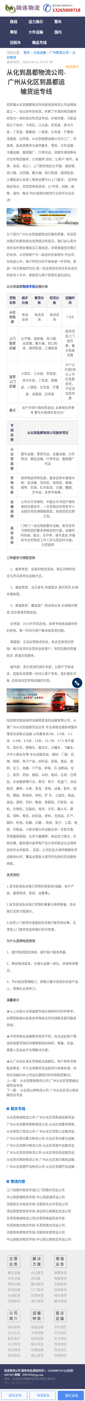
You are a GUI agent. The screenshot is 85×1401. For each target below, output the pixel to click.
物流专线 (28, 286)
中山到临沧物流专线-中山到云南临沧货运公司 (39, 1239)
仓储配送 (14, 1295)
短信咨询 (15, 1395)
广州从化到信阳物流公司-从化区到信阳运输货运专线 (44, 1152)
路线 (13, 22)
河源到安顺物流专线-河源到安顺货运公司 (36, 1232)
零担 (13, 32)
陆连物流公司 (12, 1370)
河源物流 (14, 1301)
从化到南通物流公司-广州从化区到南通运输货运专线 (44, 1117)
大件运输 (36, 32)
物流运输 (14, 1290)
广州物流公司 (59, 52)
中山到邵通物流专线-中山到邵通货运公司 (36, 1197)
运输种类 (37, 1316)
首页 (26, 52)
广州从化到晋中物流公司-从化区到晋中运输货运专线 (44, 1145)
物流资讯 (72, 67)
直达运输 (60, 1316)
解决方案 (37, 1261)
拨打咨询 (71, 1395)
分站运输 (39, 52)
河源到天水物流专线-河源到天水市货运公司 (37, 1204)
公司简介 (13, 1316)
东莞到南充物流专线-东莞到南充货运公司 (36, 1225)
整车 (58, 22)
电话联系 (43, 1395)
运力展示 (36, 22)
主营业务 (13, 1261)
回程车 (15, 43)
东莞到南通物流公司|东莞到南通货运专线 (36, 1218)
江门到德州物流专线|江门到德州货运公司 (36, 1190)
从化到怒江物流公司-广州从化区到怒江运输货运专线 (44, 1131)
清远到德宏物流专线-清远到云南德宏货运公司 (39, 1211)
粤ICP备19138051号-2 (18, 1383)
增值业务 (60, 1261)
